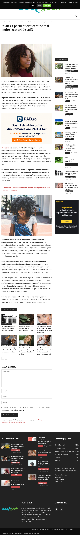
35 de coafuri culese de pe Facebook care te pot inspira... (18, 470)
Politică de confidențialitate (59, 529)
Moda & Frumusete (46, 16)
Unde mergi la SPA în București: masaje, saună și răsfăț (71, 134)
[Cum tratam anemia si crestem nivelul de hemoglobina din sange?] (32, 477)
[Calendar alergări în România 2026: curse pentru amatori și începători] (59, 147)
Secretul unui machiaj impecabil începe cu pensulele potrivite (8, 328)
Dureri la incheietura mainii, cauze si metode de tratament (17, 482)
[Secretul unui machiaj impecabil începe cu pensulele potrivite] (9, 319)
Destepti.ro (58, 477)
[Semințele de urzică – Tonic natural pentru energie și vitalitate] (59, 66)
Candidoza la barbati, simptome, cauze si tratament (17, 458)
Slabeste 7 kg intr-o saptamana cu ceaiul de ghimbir (17, 446)
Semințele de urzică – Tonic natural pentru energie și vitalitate (71, 66)
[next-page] (6, 358)
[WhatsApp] (18, 38)
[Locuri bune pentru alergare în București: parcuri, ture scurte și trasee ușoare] (59, 122)
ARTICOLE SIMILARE (9, 310)
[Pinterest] (13, 38)
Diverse (56, 16)
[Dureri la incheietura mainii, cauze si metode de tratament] (5, 483)
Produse (63, 16)
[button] (76, 16)
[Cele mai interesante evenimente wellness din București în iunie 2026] (59, 108)
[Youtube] (61, 509)
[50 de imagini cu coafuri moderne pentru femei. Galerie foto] (32, 463)
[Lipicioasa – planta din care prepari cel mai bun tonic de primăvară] (59, 160)
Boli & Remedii (27, 16)
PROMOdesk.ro (71, 471)
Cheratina (5, 148)
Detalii (39, 5)
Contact (71, 529)
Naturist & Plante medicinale (69, 71)
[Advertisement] (67, 34)
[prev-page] (2, 358)
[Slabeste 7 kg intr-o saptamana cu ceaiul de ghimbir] (5, 446)
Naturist (36, 16)
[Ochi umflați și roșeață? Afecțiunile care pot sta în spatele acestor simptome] (59, 185)
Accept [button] (47, 5)
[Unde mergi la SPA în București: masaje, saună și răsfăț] (59, 135)
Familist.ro (58, 481)
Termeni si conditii (44, 529)
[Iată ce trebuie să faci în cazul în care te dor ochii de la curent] (32, 453)
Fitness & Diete (16, 16)
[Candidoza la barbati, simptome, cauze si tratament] (5, 458)
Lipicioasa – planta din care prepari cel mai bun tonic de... (71, 159)
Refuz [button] (32, 5)
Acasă (3, 22)
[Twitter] (8, 38)
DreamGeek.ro (60, 479)
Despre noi (34, 529)
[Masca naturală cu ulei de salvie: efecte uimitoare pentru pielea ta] (26, 319)
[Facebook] (3, 38)
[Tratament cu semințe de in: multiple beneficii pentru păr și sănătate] (9, 340)
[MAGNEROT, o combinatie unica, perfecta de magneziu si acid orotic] (32, 439)
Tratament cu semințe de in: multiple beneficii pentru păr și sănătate (8, 350)
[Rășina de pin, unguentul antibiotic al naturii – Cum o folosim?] (59, 80)
